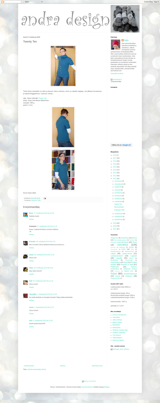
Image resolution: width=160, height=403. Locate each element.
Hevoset (131, 240)
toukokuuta (118, 199)
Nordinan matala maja (120, 330)
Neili (30, 281)
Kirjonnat (122, 247)
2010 (115, 178)
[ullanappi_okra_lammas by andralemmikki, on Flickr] (120, 349)
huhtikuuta (118, 201)
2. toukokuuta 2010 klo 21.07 (44, 307)
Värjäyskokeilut (115, 278)
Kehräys (113, 247)
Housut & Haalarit (116, 242)
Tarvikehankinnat (130, 274)
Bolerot (134, 238)
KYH (132, 249)
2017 (115, 158)
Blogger (107, 387)
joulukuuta (118, 181)
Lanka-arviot (127, 254)
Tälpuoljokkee (117, 338)
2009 (115, 223)
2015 (115, 164)
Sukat (114, 273)
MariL (31, 213)
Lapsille (119, 258)
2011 (115, 176)
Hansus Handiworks (119, 315)
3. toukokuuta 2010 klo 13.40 (43, 320)
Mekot (131, 258)
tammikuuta (119, 219)
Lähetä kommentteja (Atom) (36, 369)
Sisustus (117, 271)
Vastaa (31, 219)
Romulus (32, 241)
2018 (115, 155)
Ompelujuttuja (115, 262)
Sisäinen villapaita (118, 332)
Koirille (131, 247)
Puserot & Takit (35, 200)
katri (30, 320)
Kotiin (124, 249)
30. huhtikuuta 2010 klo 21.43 (43, 281)
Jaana (31, 255)
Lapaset (133, 256)
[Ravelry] (116, 79)
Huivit (126, 242)
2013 (115, 170)
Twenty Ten (42, 98)
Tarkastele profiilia (117, 73)
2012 (115, 173)
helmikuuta (118, 216)
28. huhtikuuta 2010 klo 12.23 (44, 255)
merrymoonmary (87, 387)
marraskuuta (119, 184)
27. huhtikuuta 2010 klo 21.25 (47, 226)
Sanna (31, 307)
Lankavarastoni (117, 256)
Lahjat (113, 254)
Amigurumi (114, 238)
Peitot (126, 262)
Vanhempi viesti (97, 366)
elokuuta (118, 190)
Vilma (31, 268)
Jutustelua (122, 244)
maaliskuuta (119, 214)
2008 (115, 226)
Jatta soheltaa (117, 320)
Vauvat (117, 276)
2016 (115, 161)
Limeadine (32, 294)
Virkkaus (128, 276)
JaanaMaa (116, 317)
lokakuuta (118, 187)
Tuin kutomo (116, 335)
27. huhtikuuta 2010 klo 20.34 (44, 213)
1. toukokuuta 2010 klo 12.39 (47, 294)
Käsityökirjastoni (115, 251)
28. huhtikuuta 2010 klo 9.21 (46, 241)
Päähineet (115, 267)
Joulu (135, 242)
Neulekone (114, 260)
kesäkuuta (118, 196)
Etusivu (62, 366)
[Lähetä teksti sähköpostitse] (44, 198)
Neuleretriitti (128, 260)
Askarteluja (124, 238)
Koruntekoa (114, 249)
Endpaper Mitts (119, 210)
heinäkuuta (119, 193)
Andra (126, 40)
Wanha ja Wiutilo (118, 340)
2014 (115, 167)
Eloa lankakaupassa (120, 240)
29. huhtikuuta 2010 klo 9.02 (43, 268)
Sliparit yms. (129, 271)
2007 (115, 229)
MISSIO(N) (116, 325)
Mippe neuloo (117, 322)
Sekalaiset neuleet (130, 269)
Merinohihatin (119, 207)
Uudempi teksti (29, 366)
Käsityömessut (129, 251)
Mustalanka (116, 327)
